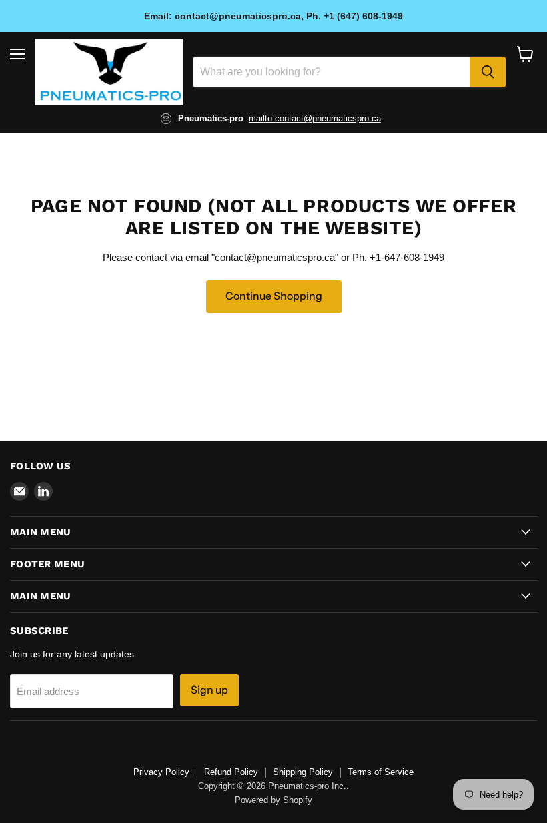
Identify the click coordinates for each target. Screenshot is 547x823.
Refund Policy (231, 772)
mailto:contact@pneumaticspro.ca (315, 118)
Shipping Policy (303, 772)
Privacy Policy (161, 772)
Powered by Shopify (273, 800)
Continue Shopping (273, 296)
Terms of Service (381, 772)
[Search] (488, 72)
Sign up (209, 689)
